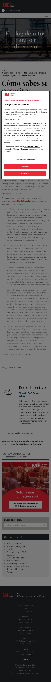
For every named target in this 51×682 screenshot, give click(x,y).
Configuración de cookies (25, 159)
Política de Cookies (32, 147)
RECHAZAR (25, 173)
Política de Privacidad (19, 149)
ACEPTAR (25, 166)
